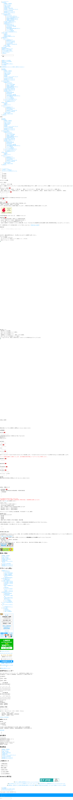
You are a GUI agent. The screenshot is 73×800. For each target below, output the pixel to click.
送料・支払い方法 (8, 113)
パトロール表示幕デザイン (10, 31)
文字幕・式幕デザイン (9, 90)
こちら (5, 500)
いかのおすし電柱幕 (11, 26)
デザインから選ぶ (6, 13)
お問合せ (4, 53)
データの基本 (9, 109)
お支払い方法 (4, 769)
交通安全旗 (7, 74)
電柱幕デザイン (8, 23)
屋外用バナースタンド (9, 11)
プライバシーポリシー (7, 790)
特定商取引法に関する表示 (8, 788)
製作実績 (4, 47)
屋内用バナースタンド (9, 12)
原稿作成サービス (10, 40)
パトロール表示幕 (8, 10)
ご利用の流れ (4, 763)
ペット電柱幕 (9, 29)
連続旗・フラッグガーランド (11, 9)
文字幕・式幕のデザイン (10, 21)
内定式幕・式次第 (8, 583)
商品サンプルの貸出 (7, 49)
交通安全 (6, 609)
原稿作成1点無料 (35, 225)
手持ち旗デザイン (6, 578)
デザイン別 (4, 607)
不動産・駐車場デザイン (12, 19)
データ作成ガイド (8, 39)
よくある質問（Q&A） (7, 50)
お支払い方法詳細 (4, 717)
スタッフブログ (6, 52)
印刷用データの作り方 (11, 44)
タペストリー (7, 4)
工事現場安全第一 (10, 20)
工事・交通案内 (8, 611)
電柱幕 (5, 75)
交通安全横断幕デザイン (12, 18)
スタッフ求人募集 (10, 84)
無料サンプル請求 (6, 60)
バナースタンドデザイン (10, 100)
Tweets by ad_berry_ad (6, 653)
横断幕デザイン (8, 14)
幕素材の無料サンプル (9, 36)
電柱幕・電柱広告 (8, 8)
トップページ (5, 1)
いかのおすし (9, 83)
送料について (4, 765)
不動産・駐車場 (10, 85)
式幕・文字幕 (7, 5)
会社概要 (4, 64)
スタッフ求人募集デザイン (12, 17)
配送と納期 (3, 767)
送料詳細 (2, 730)
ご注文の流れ (7, 46)
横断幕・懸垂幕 (8, 3)
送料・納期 (7, 45)
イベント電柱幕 (10, 30)
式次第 (5, 584)
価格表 (5, 103)
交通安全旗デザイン (9, 22)
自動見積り (4, 37)
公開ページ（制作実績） (7, 536)
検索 (3, 56)
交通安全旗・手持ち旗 (9, 88)
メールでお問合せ (5, 773)
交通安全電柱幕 (10, 92)
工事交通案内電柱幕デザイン (13, 28)
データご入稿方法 (10, 41)
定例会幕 (6, 587)
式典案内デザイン (10, 101)
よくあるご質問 (5, 771)
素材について (7, 35)
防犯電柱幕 (9, 27)
